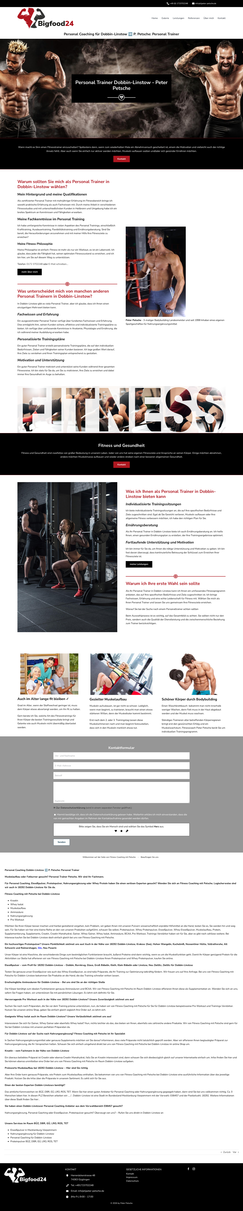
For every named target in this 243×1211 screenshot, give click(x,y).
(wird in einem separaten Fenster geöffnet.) (94, 807)
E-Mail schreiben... (58, 264)
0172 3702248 (35, 264)
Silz (40, 948)
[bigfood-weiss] (25, 1168)
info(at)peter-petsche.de (91, 1191)
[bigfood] (45, 9)
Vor (234, 1152)
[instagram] (194, 1169)
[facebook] (188, 1169)
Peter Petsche (126, 1203)
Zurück (227, 1152)
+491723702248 (84, 1185)
